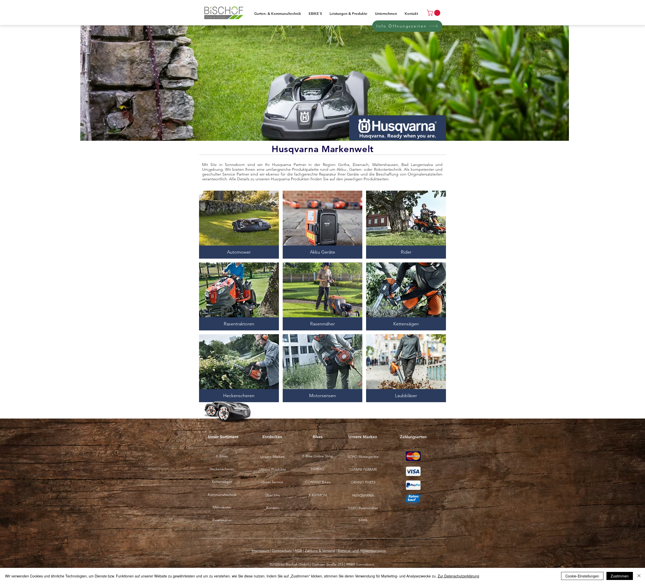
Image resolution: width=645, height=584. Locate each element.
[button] (318, 482)
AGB (298, 550)
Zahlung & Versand (320, 550)
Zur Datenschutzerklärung (458, 575)
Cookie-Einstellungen (582, 575)
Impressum (260, 550)
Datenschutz (282, 550)
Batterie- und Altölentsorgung (362, 550)
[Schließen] (639, 576)
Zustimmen (620, 575)
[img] (323, 368)
